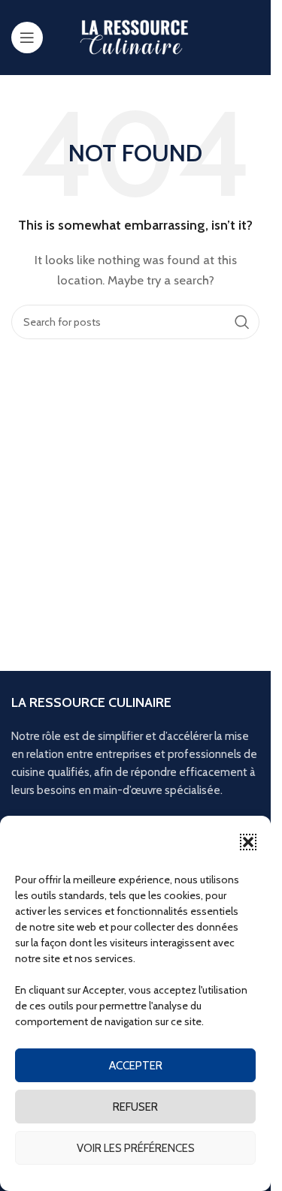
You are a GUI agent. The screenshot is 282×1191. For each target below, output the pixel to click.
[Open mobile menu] (27, 38)
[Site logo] (135, 37)
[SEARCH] (242, 322)
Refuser (135, 1107)
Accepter (135, 1065)
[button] (248, 842)
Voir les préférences (136, 1148)
